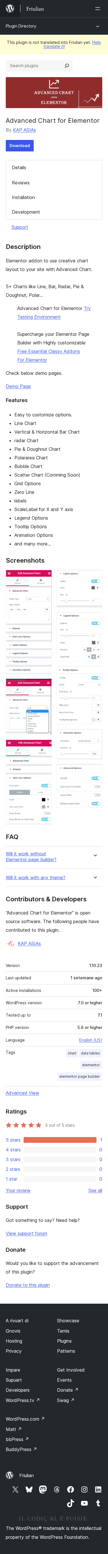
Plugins (64, 1341)
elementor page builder (79, 1076)
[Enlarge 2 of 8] (44, 686)
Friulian (26, 1475)
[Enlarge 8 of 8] (94, 772)
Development (26, 212)
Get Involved (71, 1370)
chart (72, 1053)
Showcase (68, 1320)
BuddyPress (21, 1449)
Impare (13, 1370)
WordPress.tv (23, 1400)
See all (95, 1190)
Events (64, 1380)
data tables (90, 1053)
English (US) (90, 1040)
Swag (66, 1400)
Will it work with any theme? (35, 877)
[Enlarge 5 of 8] (94, 620)
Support (20, 227)
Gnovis (13, 1331)
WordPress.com (25, 1419)
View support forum (26, 1233)
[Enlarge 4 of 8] (94, 577)
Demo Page (18, 386)
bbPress (17, 1439)
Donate (68, 1390)
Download (20, 145)
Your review (18, 1190)
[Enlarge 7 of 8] (94, 737)
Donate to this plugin (28, 1285)
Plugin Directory (21, 26)
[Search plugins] (67, 65)
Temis (63, 1331)
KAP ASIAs (24, 130)
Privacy (14, 1351)
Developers (18, 1390)
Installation (23, 197)
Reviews (21, 183)
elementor (91, 1065)
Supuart (14, 1380)
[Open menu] (99, 8)
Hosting (14, 1341)
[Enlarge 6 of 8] (94, 674)
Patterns (66, 1351)
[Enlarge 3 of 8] (44, 747)
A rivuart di (17, 1320)
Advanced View (22, 1093)
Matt (14, 1429)
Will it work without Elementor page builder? (31, 856)
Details (19, 167)
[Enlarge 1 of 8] (44, 577)
